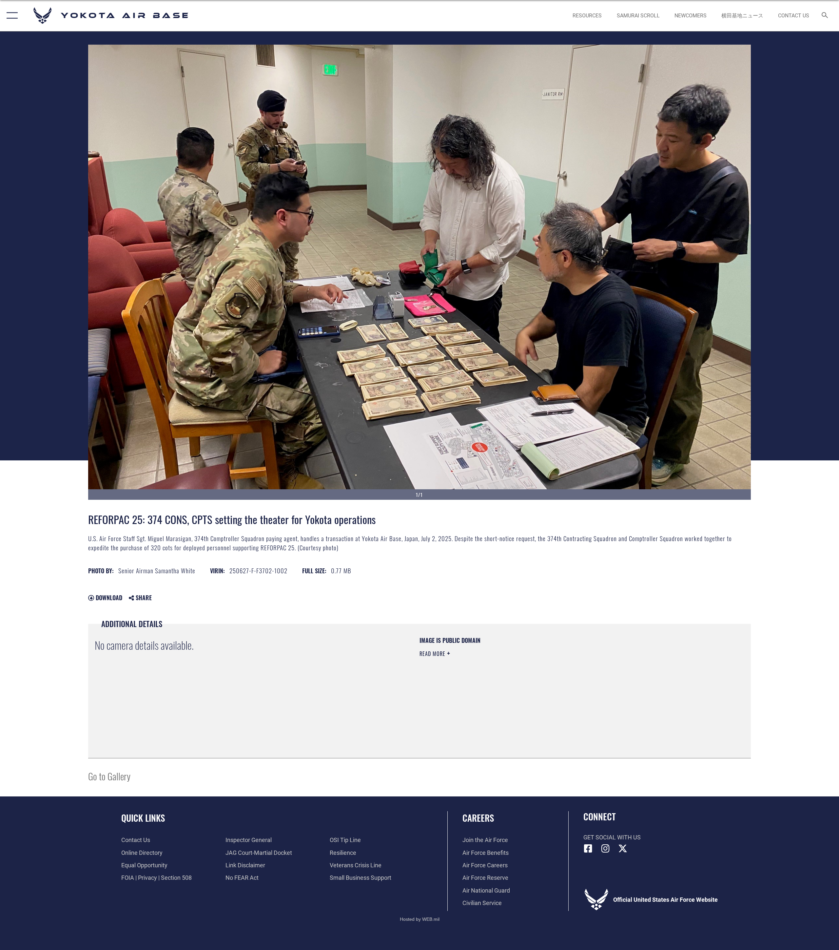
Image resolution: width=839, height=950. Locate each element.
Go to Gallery (109, 776)
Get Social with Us (612, 837)
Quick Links (143, 817)
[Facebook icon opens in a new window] (588, 849)
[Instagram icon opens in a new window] (605, 849)
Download (108, 597)
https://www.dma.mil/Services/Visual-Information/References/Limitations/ (496, 686)
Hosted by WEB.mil (419, 919)
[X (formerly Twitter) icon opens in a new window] (623, 849)
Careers (478, 817)
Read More (433, 654)
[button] (10, 15)
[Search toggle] (825, 15)
